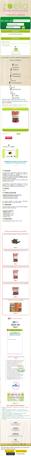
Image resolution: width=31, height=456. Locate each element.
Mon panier (15, 31)
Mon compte (15, 38)
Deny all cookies (21, 451)
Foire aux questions (15, 441)
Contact (15, 440)
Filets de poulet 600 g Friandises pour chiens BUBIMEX (15, 283)
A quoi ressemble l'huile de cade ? (14, 365)
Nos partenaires (15, 430)
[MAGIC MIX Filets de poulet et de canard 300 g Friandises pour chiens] (15, 122)
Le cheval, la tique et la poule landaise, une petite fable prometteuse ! (15, 372)
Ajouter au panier (10, 150)
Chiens (10, 104)
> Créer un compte (15, 51)
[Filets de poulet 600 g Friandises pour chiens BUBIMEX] (15, 295)
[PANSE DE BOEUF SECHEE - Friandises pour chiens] (15, 246)
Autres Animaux (5, 104)
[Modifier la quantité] (11, 156)
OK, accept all (10, 451)
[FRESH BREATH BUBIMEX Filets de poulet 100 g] (15, 262)
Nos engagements (15, 429)
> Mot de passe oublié (16, 54)
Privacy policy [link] (21, 453)
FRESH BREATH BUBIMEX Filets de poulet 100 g (16, 250)
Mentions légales (15, 425)
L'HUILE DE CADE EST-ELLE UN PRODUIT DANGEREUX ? (14, 363)
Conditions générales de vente (15, 436)
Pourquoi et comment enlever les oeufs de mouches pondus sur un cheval (15, 361)
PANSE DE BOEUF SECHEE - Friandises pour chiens (16, 234)
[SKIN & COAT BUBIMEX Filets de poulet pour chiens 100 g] (15, 278)
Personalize (10, 453)
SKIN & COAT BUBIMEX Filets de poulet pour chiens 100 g (15, 268)
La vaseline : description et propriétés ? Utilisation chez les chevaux (15, 369)
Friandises (15, 104)
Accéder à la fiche (12, 339)
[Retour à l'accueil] (15, 12)
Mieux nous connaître (15, 423)
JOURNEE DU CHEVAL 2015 (13, 379)
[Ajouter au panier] (10, 154)
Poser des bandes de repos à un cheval (16, 370)
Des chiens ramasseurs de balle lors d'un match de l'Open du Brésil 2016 (15, 375)
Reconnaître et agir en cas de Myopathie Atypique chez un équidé (15, 377)
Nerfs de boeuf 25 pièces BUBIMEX (16, 300)
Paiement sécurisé (15, 435)
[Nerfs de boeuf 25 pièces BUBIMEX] (16, 311)
